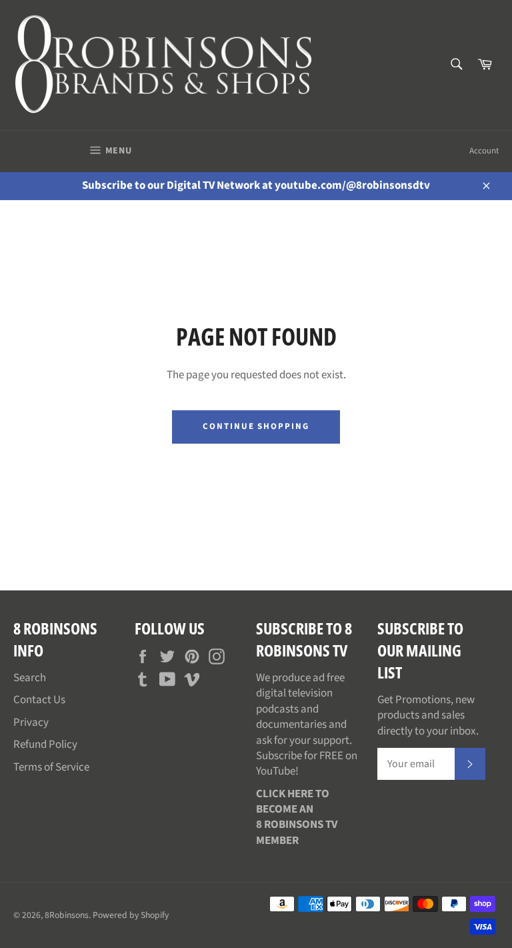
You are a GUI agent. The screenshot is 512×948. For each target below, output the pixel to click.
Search (29, 678)
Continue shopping (256, 426)
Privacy (31, 723)
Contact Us (39, 700)
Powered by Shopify (131, 915)
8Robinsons (67, 915)
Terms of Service (51, 767)
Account (484, 151)
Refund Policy (45, 745)
